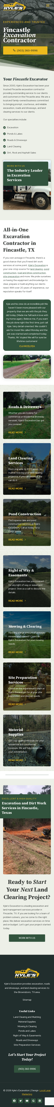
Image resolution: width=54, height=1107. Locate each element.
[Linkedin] (39, 1100)
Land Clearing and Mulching (27, 1016)
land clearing (36, 269)
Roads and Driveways (27, 1040)
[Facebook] (14, 1100)
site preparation (11, 276)
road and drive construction (32, 272)
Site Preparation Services (27, 1044)
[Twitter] (20, 1100)
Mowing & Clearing (27, 1026)
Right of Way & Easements (27, 1035)
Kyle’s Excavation (37, 265)
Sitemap (27, 999)
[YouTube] (27, 1100)
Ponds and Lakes (27, 1030)
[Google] (33, 1100)
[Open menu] (48, 5)
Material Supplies (27, 1021)
